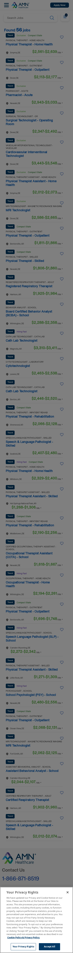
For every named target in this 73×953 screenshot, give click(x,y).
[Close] (67, 892)
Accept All (49, 946)
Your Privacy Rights (23, 946)
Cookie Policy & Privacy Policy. (23, 937)
